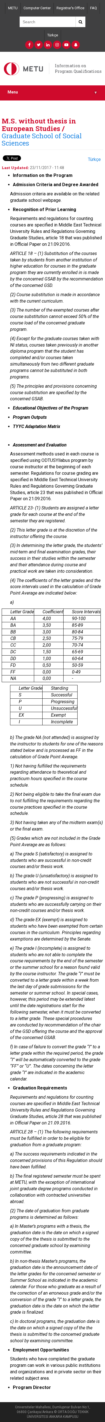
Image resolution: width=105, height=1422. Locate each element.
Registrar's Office (70, 8)
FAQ (93, 8)
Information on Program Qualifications (78, 68)
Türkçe (52, 35)
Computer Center (37, 8)
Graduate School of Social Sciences (42, 139)
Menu (52, 92)
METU (13, 8)
